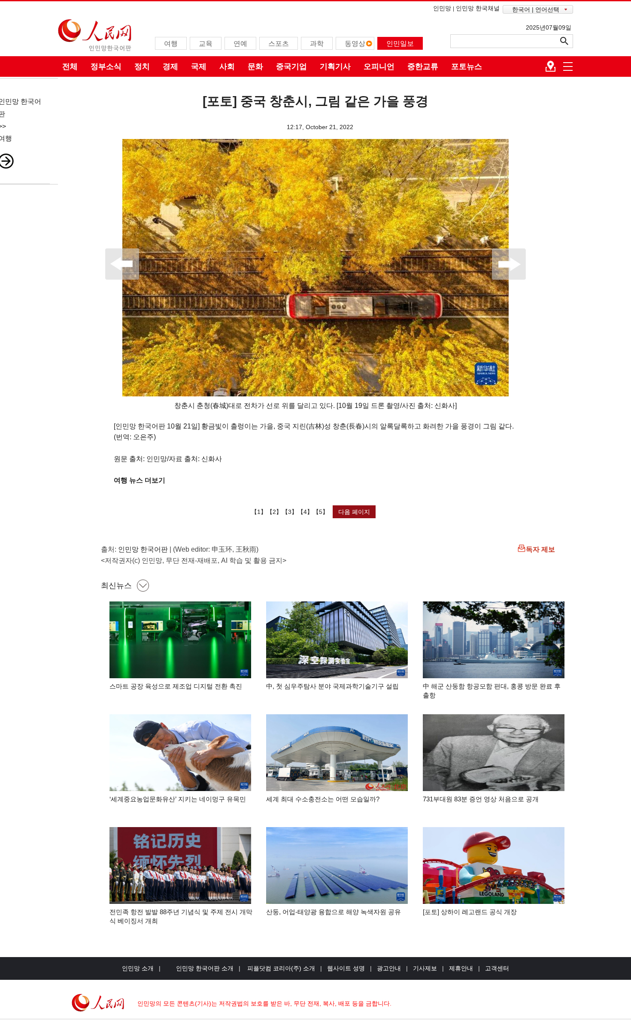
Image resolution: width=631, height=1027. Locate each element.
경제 (170, 66)
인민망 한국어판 (143, 549)
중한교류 (422, 66)
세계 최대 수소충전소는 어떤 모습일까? (322, 799)
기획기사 (335, 66)
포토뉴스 (466, 66)
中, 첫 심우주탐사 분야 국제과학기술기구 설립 (332, 686)
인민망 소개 (138, 968)
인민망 (442, 8)
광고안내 (389, 968)
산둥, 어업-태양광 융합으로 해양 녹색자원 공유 (333, 911)
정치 (142, 66)
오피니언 (379, 66)
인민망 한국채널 (478, 8)
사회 (227, 66)
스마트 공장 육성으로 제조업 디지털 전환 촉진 (175, 686)
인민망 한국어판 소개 (205, 968)
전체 (70, 66)
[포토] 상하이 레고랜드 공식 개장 (470, 911)
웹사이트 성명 (346, 968)
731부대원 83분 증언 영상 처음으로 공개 (481, 799)
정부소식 (106, 66)
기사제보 (425, 968)
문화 (255, 66)
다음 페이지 (354, 511)
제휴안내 (461, 968)
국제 (198, 66)
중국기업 (291, 66)
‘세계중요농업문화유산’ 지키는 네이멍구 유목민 (177, 799)
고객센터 (497, 968)
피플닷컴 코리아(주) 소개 (280, 968)
